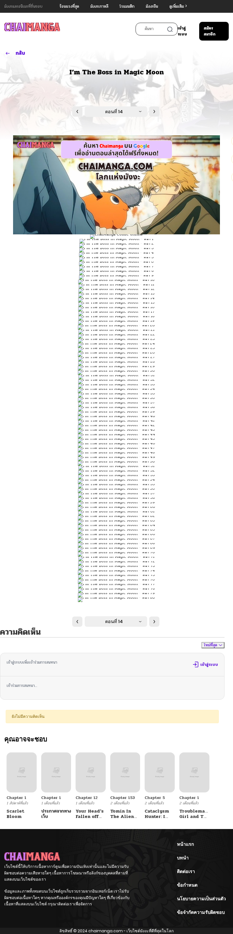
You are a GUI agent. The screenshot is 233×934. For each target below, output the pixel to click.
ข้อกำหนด (187, 885)
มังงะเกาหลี (99, 6)
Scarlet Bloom (15, 813)
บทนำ (183, 858)
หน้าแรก (185, 844)
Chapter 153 (122, 798)
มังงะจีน (152, 6)
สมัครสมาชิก (209, 31)
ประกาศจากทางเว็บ (56, 813)
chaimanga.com (105, 931)
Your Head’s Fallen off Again (90, 816)
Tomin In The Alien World (122, 816)
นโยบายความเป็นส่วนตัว (201, 898)
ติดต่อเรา (186, 871)
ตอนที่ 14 (114, 111)
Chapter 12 (86, 798)
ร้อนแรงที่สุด (69, 6)
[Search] (170, 29)
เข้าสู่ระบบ (182, 31)
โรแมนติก (127, 6)
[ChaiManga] (32, 30)
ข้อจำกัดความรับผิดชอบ (201, 912)
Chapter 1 (16, 798)
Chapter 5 (155, 798)
